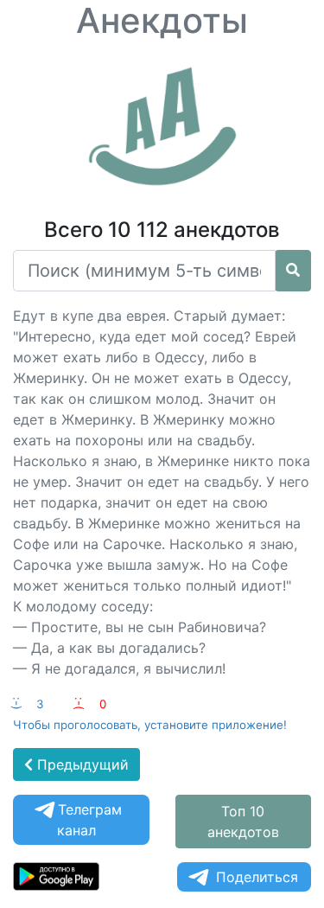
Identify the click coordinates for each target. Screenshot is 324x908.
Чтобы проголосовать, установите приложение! (150, 725)
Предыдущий (81, 764)
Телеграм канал (89, 820)
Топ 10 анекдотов (243, 821)
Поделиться (257, 877)
